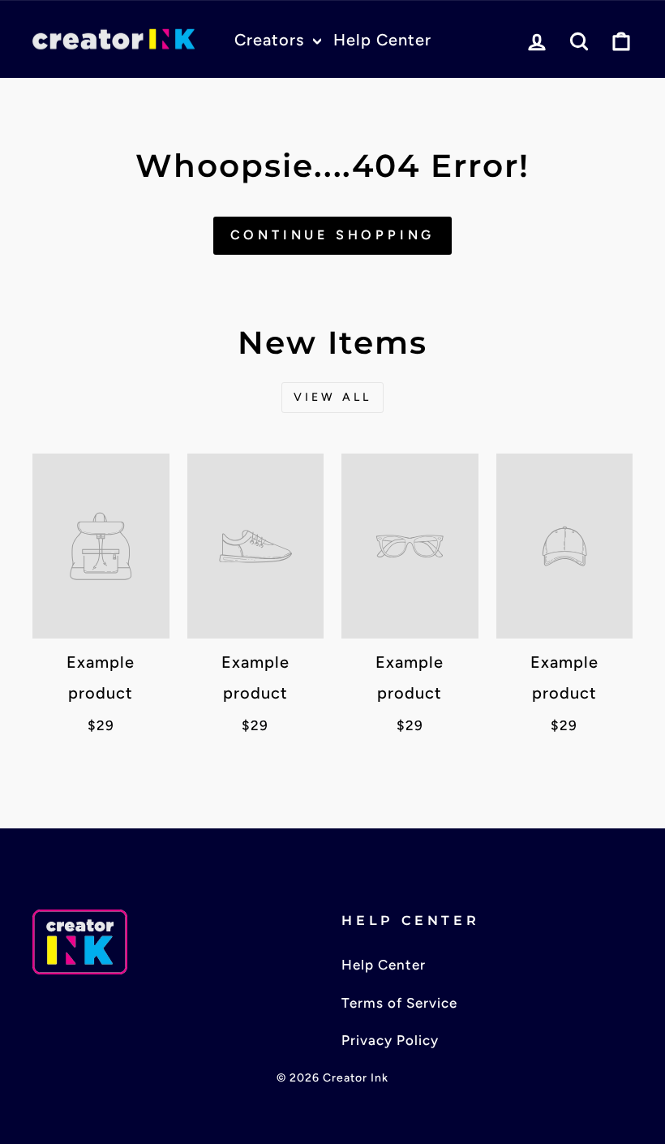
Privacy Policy (390, 1040)
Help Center (382, 39)
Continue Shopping (332, 235)
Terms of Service (399, 1003)
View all (333, 397)
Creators (271, 39)
